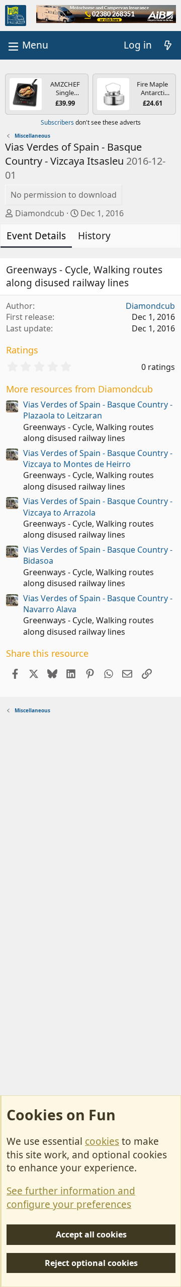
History (94, 235)
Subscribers (57, 122)
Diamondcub (39, 213)
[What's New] (168, 45)
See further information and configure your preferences (71, 1197)
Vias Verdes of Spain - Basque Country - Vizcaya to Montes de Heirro (97, 459)
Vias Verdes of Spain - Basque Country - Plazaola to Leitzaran (97, 410)
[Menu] (27, 45)
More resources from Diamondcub (79, 389)
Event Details (36, 235)
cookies (102, 1141)
